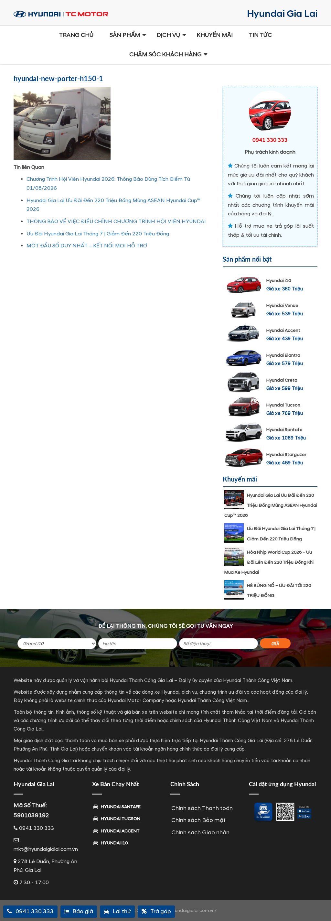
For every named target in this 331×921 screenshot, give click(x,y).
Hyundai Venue (282, 305)
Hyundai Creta (281, 380)
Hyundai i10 (278, 280)
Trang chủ (76, 35)
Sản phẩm (125, 35)
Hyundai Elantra (283, 355)
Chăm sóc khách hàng (165, 54)
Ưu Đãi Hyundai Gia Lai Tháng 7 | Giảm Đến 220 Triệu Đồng (98, 234)
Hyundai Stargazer (286, 454)
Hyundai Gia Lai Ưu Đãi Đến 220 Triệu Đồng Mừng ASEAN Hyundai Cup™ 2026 (270, 505)
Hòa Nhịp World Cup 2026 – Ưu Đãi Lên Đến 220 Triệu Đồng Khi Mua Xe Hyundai (269, 562)
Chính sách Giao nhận (200, 832)
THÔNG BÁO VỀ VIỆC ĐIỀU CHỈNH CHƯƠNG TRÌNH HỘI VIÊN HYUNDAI (116, 221)
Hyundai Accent (283, 330)
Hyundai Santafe (284, 429)
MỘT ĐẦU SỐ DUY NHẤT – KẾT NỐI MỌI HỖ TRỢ (87, 246)
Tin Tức (260, 35)
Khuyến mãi (215, 35)
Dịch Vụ (168, 35)
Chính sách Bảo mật (198, 820)
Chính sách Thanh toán (202, 808)
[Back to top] (321, 904)
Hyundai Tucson (283, 405)
